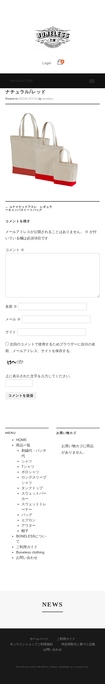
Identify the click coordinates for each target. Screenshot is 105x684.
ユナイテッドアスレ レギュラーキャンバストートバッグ (28, 208)
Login (46, 63)
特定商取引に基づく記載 (78, 644)
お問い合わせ (26, 558)
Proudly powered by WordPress (32, 666)
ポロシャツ (30, 472)
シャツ (26, 461)
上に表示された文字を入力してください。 (39, 376)
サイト (10, 332)
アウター (28, 525)
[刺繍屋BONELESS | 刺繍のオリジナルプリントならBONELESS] (52, 55)
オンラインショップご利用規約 (31, 644)
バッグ (26, 515)
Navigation (21, 81)
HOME (21, 440)
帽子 (25, 531)
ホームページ (39, 639)
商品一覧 (23, 445)
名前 (11, 306)
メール (13, 319)
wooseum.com (81, 666)
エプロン (28, 520)
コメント (14, 250)
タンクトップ (32, 488)
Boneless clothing (30, 552)
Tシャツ (27, 466)
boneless (48, 98)
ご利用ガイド (26, 547)
